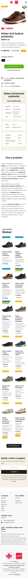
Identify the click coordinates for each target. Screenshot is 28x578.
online (12, 78)
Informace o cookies (14, 567)
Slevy (2, 510)
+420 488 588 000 (9, 520)
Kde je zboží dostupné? (14, 70)
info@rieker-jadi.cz (9, 522)
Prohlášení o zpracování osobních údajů (14, 565)
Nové (2, 508)
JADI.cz (16, 561)
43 (8, 60)
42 (3, 60)
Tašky (2, 506)
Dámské (3, 500)
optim (17, 574)
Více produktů (14, 446)
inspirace (17, 500)
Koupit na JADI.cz (12, 66)
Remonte (4, 504)
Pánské (3, 502)
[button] (25, 15)
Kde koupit (18, 502)
